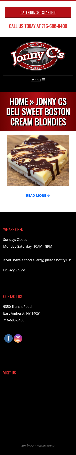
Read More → (38, 195)
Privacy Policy (14, 270)
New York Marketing (42, 446)
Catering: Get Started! (38, 12)
